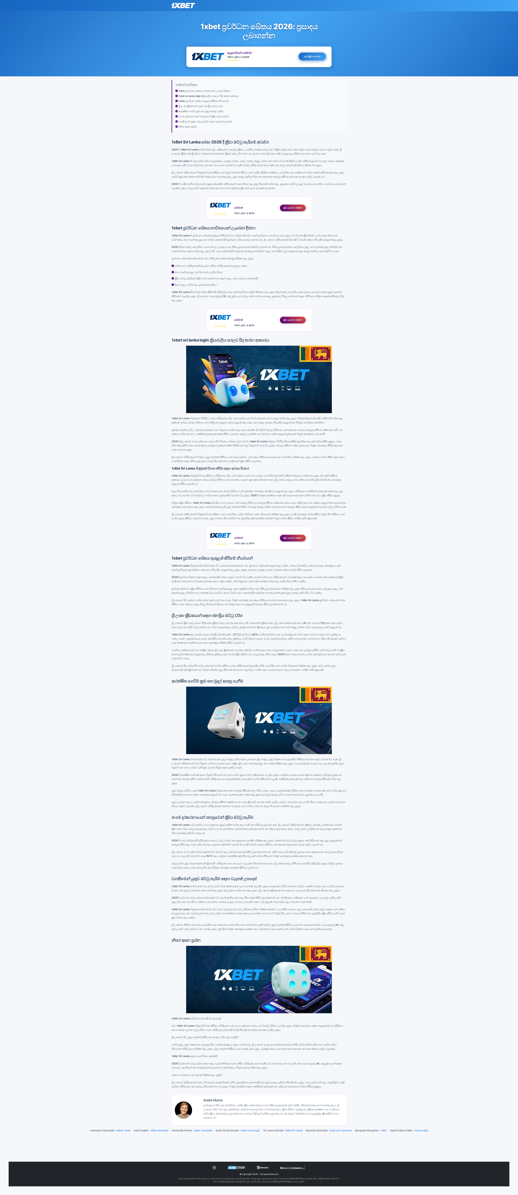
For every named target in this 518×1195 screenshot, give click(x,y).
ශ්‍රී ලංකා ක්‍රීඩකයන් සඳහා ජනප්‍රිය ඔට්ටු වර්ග (201, 106)
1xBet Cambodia (203, 1130)
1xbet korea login (250, 1130)
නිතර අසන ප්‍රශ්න (188, 126)
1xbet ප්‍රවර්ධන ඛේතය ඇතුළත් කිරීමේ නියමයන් (204, 101)
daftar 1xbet (123, 1130)
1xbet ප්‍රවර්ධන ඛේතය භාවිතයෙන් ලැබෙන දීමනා (204, 90)
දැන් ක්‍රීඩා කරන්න (312, 56)
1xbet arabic (421, 1130)
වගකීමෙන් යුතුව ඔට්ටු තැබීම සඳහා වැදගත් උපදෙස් (205, 121)
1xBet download (159, 1130)
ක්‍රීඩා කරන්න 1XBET (292, 208)
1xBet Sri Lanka (293, 1130)
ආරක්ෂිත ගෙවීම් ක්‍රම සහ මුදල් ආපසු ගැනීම (201, 111)
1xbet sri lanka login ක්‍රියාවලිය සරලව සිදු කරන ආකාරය (209, 96)
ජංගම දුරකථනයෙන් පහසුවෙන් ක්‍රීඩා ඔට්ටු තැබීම (204, 116)
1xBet (383, 1130)
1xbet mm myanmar (340, 1130)
